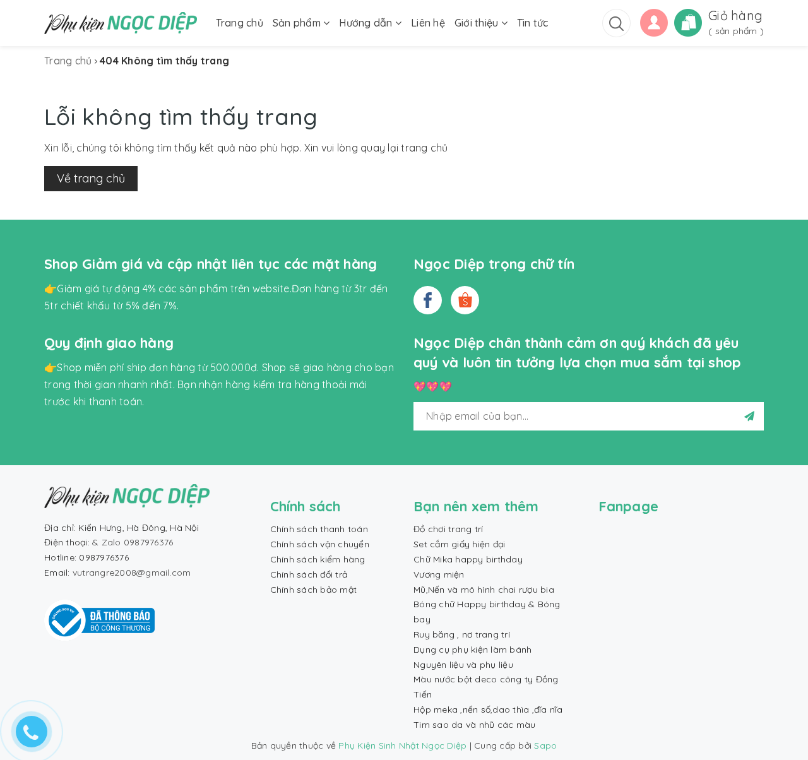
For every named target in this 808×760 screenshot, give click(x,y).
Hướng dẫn (367, 22)
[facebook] (427, 300)
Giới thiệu (477, 22)
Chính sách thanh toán (319, 529)
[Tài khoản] (654, 21)
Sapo (545, 745)
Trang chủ (239, 22)
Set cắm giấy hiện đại (459, 544)
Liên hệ (428, 22)
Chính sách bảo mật (313, 589)
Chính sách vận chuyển (319, 544)
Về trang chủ (91, 178)
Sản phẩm (298, 22)
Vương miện (439, 574)
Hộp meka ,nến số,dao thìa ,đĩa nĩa (488, 709)
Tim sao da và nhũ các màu (474, 724)
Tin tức (533, 22)
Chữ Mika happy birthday (468, 559)
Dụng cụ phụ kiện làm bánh (472, 649)
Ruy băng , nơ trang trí (461, 634)
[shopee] (465, 300)
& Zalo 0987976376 (132, 542)
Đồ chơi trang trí (448, 529)
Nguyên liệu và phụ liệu (463, 664)
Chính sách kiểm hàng (317, 559)
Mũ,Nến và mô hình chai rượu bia (483, 589)
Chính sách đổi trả (309, 574)
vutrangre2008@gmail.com (132, 572)
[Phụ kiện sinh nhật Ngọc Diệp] (120, 23)
